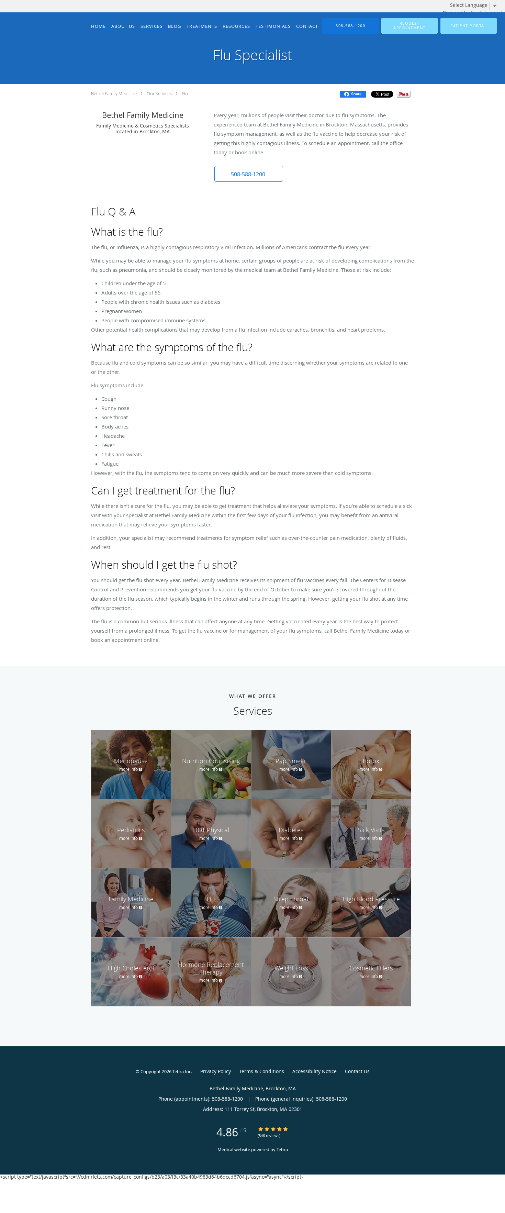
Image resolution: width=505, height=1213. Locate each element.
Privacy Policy (215, 1071)
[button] (409, 26)
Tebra (282, 1149)
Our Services (159, 93)
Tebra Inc (181, 1071)
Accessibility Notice (314, 1071)
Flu (185, 93)
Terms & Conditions (261, 1071)
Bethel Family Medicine (114, 93)
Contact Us (357, 1071)
